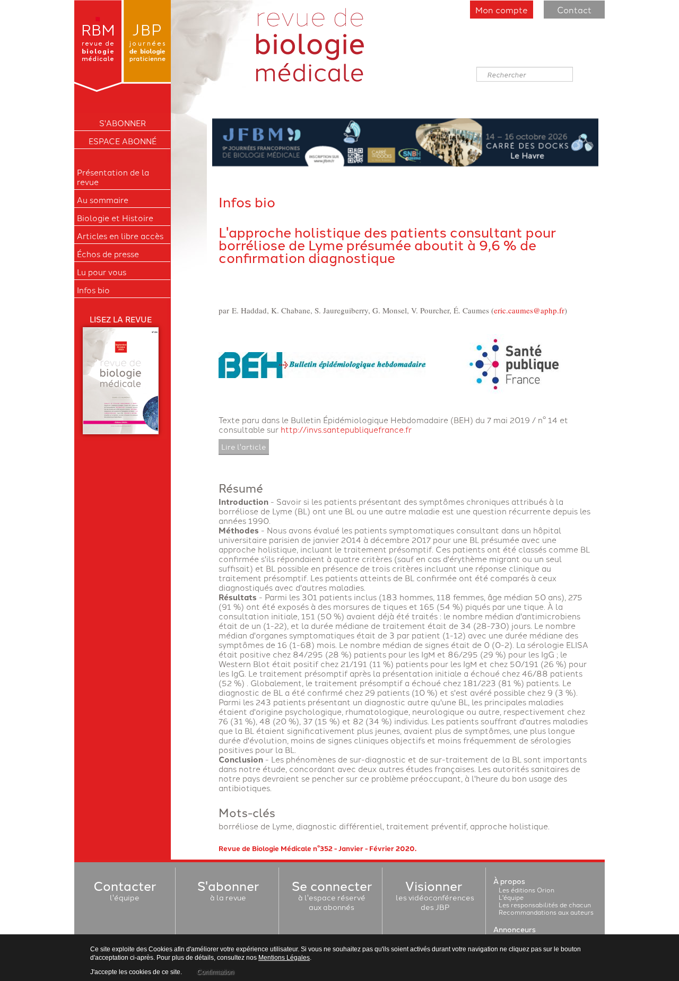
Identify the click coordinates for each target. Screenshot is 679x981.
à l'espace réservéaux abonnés (332, 897)
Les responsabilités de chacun (545, 904)
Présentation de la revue (113, 177)
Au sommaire (102, 200)
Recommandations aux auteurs (546, 911)
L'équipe (511, 896)
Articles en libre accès (120, 236)
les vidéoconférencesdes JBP (435, 897)
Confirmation (215, 972)
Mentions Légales (284, 957)
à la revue (228, 892)
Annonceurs (514, 929)
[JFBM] (405, 140)
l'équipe (124, 892)
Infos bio (93, 290)
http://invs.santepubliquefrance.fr (346, 429)
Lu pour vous (101, 272)
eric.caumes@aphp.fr (529, 310)
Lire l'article (243, 446)
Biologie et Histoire (115, 218)
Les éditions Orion (526, 889)
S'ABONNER (122, 123)
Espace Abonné (122, 141)
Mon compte (501, 9)
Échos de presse (108, 254)
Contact (574, 9)
